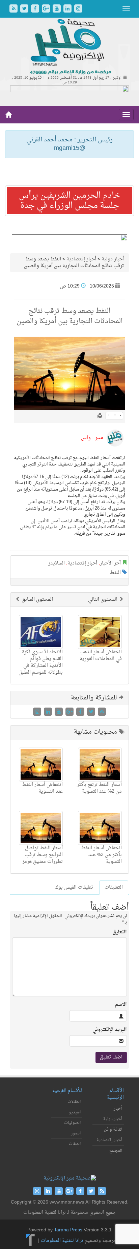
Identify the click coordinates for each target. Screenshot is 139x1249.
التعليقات (114, 887)
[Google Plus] (46, 9)
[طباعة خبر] (100, 416)
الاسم (121, 1005)
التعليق (120, 932)
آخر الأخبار (110, 563)
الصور (76, 1133)
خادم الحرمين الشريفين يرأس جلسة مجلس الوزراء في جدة (69, 201)
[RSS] (14, 9)
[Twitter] (25, 9)
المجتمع (115, 1150)
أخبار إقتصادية (81, 259)
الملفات (75, 1144)
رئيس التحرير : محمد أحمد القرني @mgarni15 (69, 144)
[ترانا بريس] (30, 1240)
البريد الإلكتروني (109, 1030)
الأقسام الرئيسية (115, 1094)
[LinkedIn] (68, 9)
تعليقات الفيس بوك (74, 887)
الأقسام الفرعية (67, 1090)
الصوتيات (72, 1123)
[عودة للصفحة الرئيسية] (69, 47)
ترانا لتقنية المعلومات (62, 1240)
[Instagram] (78, 9)
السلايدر (56, 563)
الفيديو (75, 1112)
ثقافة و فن (113, 1129)
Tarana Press (68, 1230)
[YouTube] (57, 9)
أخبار (118, 1108)
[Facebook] (35, 9)
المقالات (74, 1102)
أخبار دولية (113, 259)
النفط (115, 572)
